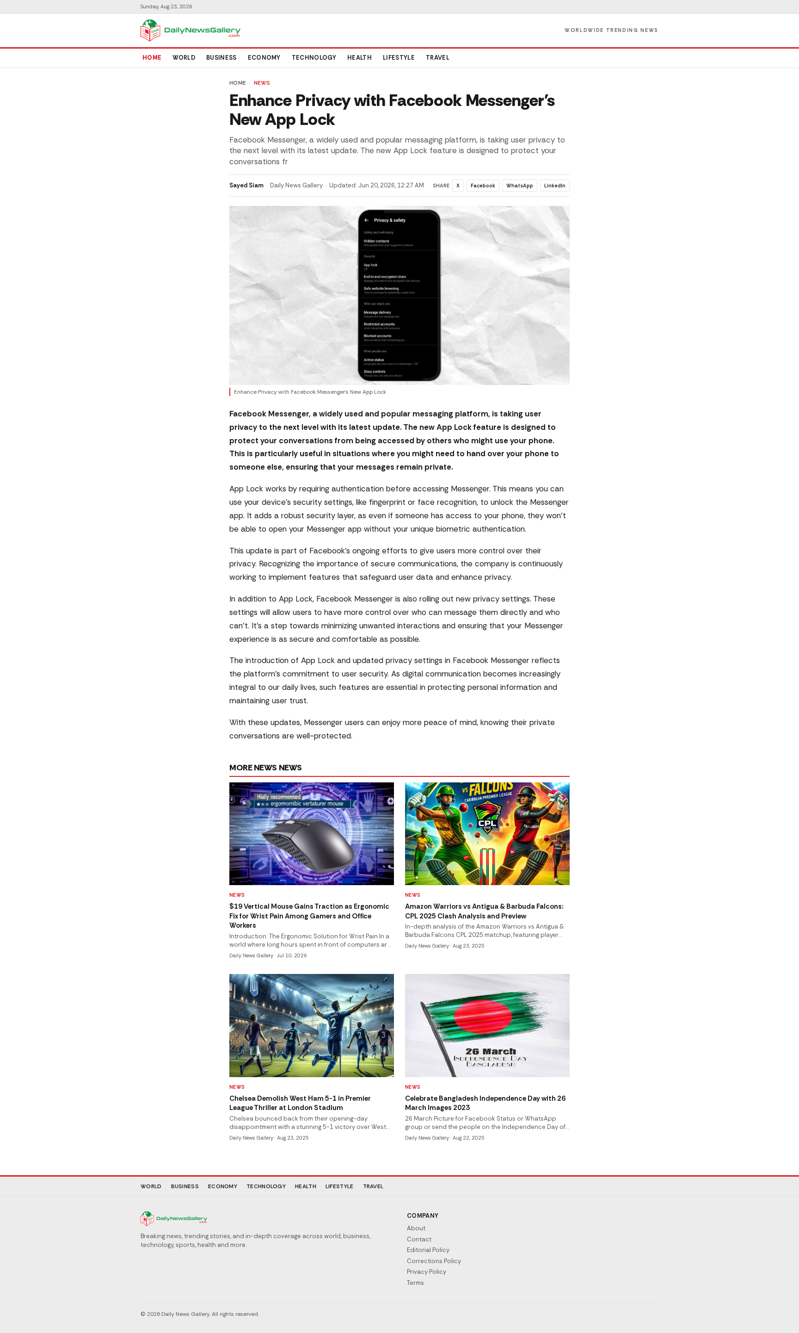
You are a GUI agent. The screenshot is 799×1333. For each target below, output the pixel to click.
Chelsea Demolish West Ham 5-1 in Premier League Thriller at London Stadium (300, 1103)
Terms (415, 1283)
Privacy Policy (426, 1272)
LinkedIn (554, 185)
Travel (437, 58)
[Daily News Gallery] (190, 30)
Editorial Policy (428, 1250)
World (183, 58)
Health (359, 58)
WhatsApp (519, 185)
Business (221, 58)
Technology (314, 58)
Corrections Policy (434, 1261)
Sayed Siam (246, 185)
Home (151, 58)
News (262, 83)
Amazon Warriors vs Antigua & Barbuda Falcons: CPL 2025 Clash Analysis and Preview (484, 911)
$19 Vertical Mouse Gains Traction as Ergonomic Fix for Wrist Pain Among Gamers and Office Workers (309, 916)
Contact (419, 1239)
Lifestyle (399, 58)
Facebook (483, 185)
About (416, 1228)
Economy (264, 58)
